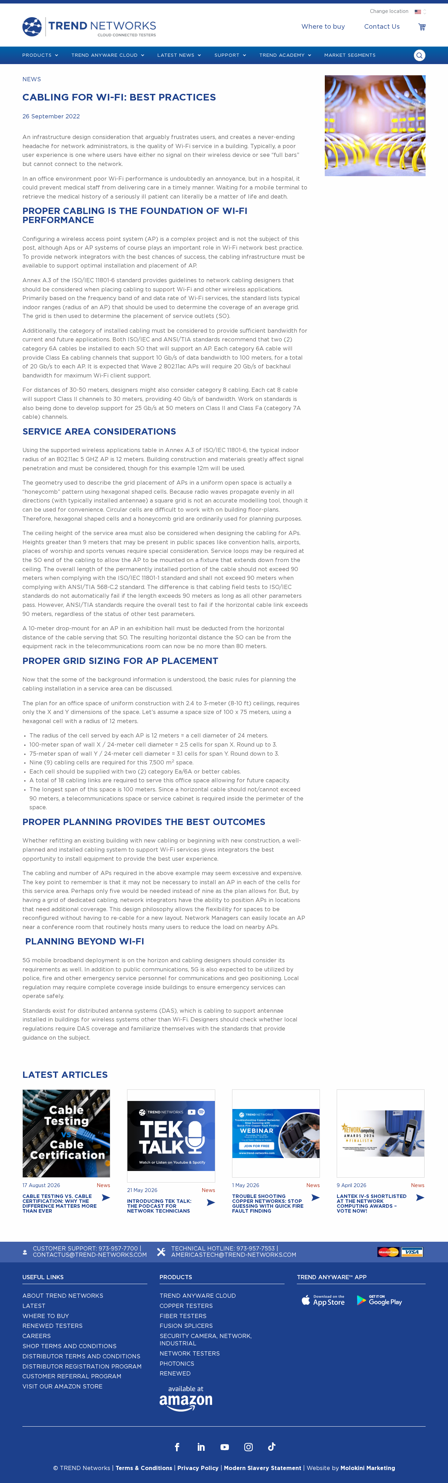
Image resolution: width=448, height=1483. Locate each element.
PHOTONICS (177, 1364)
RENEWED (175, 1374)
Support (227, 55)
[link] (422, 26)
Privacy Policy (198, 1468)
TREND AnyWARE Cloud (104, 55)
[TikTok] (271, 1447)
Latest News (176, 55)
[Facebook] (177, 1447)
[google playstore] (380, 1300)
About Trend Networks (62, 1296)
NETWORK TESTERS (190, 1354)
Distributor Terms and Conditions (81, 1356)
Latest (34, 1306)
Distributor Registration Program (82, 1367)
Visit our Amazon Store (62, 1387)
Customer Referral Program (71, 1376)
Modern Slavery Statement (262, 1468)
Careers (36, 1336)
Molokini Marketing (368, 1468)
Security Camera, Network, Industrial (206, 1339)
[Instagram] (248, 1447)
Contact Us (382, 27)
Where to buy (323, 27)
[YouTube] (224, 1447)
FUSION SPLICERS (186, 1326)
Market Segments (350, 55)
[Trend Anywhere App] (324, 1300)
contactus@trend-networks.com (90, 1255)
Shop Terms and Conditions (69, 1346)
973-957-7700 (118, 1249)
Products (37, 55)
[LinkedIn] (201, 1447)
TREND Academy (282, 55)
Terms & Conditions (143, 1468)
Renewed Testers (52, 1326)
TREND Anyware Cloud (198, 1296)
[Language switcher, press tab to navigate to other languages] (418, 11)
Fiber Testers (183, 1316)
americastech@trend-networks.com (233, 1255)
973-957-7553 (256, 1249)
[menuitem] (323, 27)
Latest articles (65, 1075)
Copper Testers (186, 1306)
